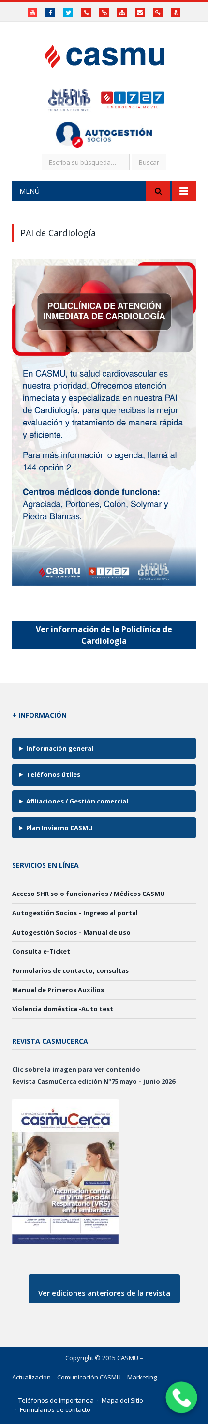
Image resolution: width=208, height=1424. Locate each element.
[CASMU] (104, 54)
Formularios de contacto (55, 1409)
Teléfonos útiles (53, 774)
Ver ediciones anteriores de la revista (104, 1293)
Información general (59, 748)
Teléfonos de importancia (56, 1400)
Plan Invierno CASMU (59, 827)
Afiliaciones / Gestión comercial (77, 801)
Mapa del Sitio (122, 1400)
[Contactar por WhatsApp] (181, 1397)
